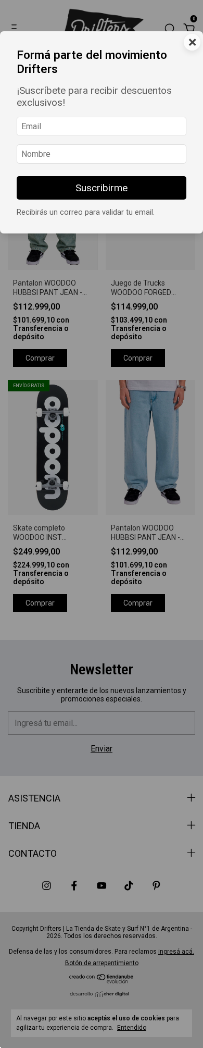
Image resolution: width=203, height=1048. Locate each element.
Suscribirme (101, 188)
